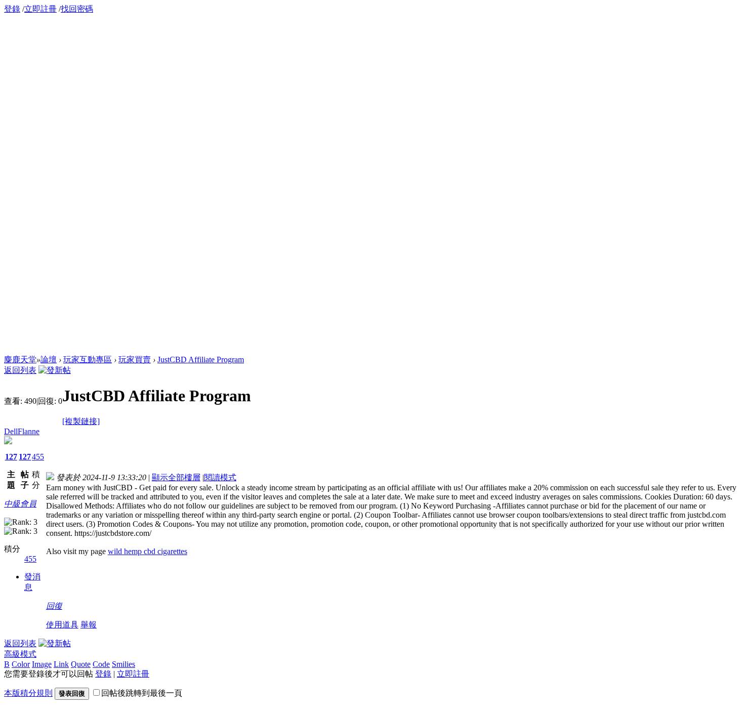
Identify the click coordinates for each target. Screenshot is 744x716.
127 (11, 456)
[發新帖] (54, 370)
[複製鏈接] (81, 421)
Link (61, 664)
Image (42, 664)
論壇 (48, 359)
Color (21, 664)
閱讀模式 (220, 477)
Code (101, 664)
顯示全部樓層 (176, 477)
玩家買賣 (134, 359)
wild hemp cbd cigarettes (147, 551)
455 (38, 456)
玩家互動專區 (87, 359)
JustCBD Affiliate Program (200, 359)
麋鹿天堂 (20, 359)
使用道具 (62, 624)
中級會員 (20, 503)
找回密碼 (77, 9)
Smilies (123, 664)
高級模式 (20, 654)
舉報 (88, 624)
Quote (81, 664)
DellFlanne (21, 431)
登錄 (12, 9)
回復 (54, 606)
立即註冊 (40, 9)
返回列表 (20, 370)
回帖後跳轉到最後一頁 (141, 693)
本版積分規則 (28, 693)
